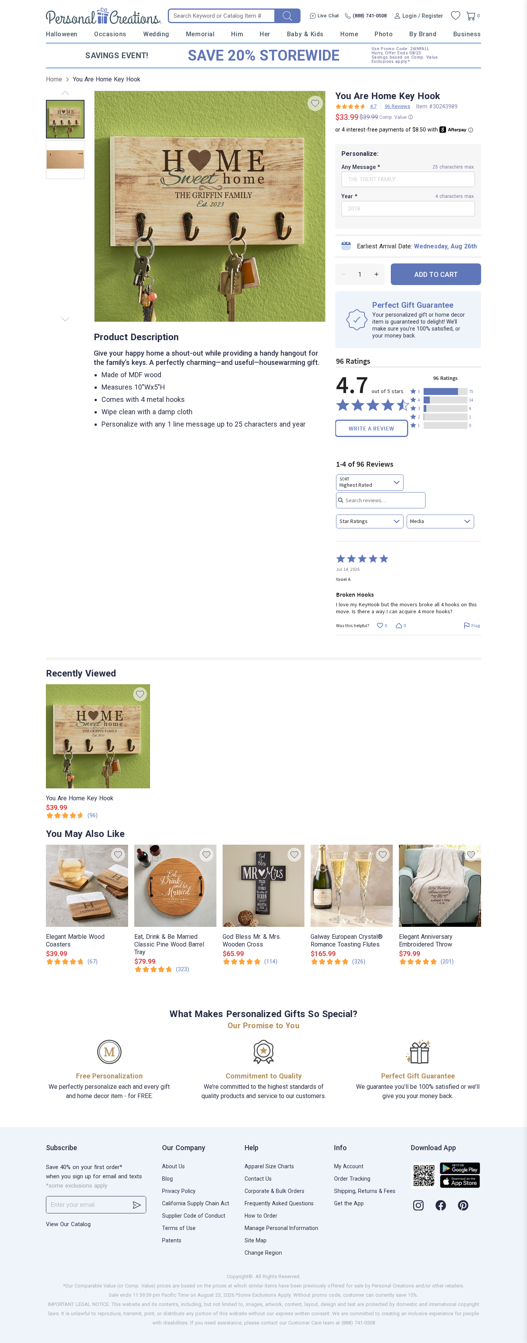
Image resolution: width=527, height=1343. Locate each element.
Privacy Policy (179, 1191)
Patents (171, 1240)
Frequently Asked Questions (279, 1203)
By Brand (422, 34)
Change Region (263, 1253)
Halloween (62, 34)
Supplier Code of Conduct (193, 1216)
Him (237, 34)
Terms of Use (179, 1228)
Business (467, 34)
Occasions (110, 34)
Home (349, 34)
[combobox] (370, 482)
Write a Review (371, 428)
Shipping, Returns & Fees (364, 1191)
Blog (167, 1179)
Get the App (349, 1203)
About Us (173, 1166)
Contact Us (258, 1179)
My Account (348, 1166)
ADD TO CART (436, 274)
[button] (445, 391)
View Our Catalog (68, 1224)
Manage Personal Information (281, 1228)
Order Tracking (352, 1179)
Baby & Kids (305, 34)
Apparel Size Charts (269, 1166)
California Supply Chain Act (195, 1203)
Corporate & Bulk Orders (274, 1191)
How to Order (261, 1216)
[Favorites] (455, 16)
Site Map (256, 1240)
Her (265, 34)
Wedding (156, 34)
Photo (384, 34)
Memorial (200, 34)
